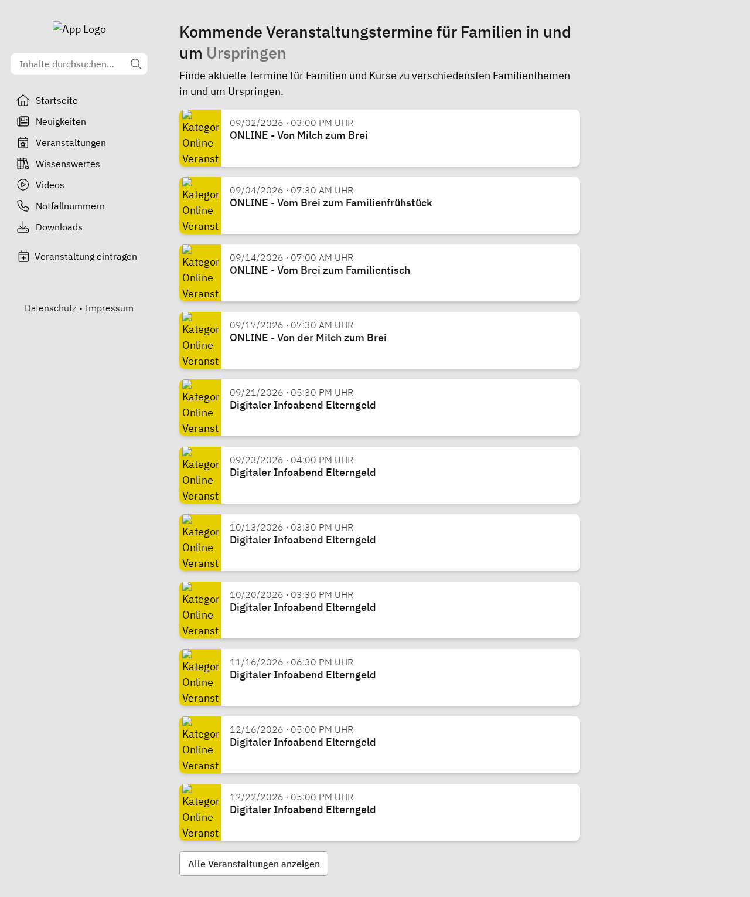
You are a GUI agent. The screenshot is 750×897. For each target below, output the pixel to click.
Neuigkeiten (61, 121)
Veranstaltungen (71, 142)
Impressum (109, 308)
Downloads (59, 227)
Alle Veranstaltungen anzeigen (254, 863)
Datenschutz (50, 308)
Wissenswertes (68, 163)
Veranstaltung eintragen (86, 256)
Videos (50, 185)
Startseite (57, 100)
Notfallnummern (70, 206)
